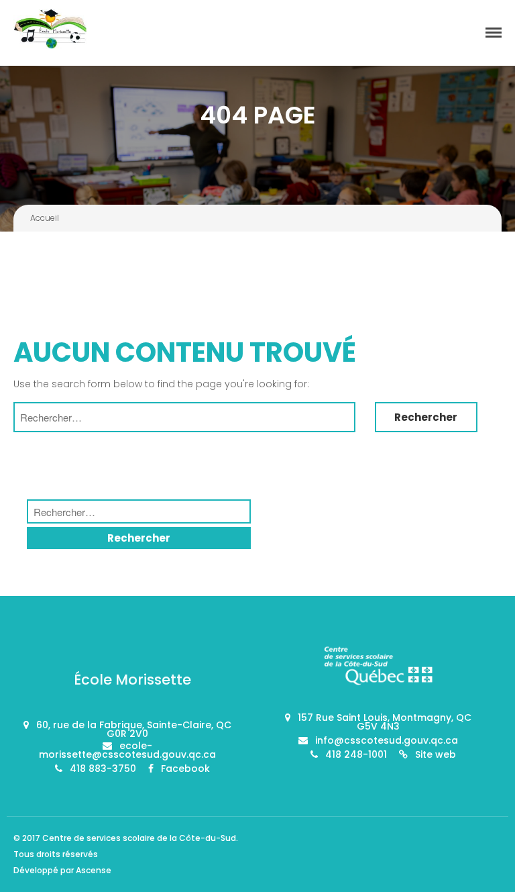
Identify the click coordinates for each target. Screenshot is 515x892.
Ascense (93, 870)
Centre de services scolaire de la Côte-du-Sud (139, 838)
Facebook (185, 768)
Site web (435, 754)
